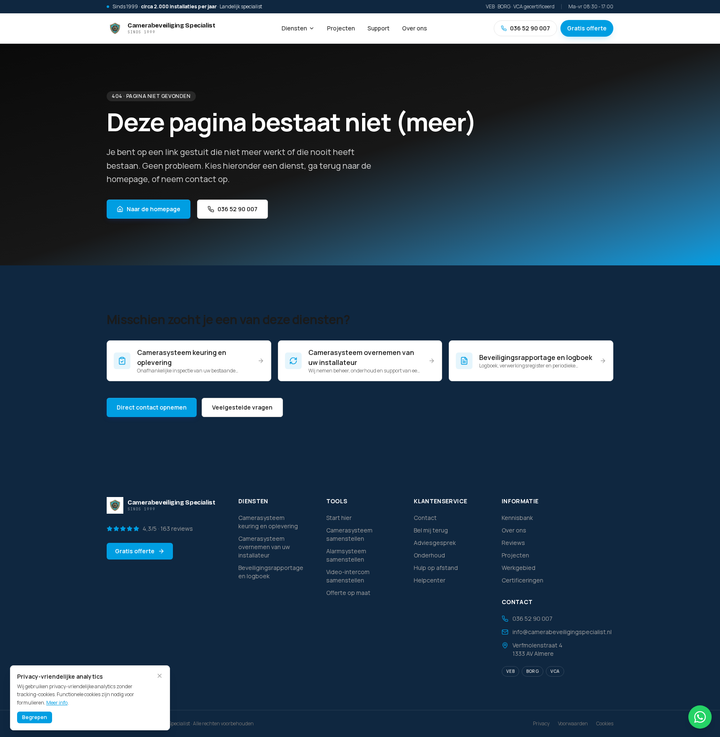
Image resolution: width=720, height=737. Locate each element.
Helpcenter (429, 580)
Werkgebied (518, 568)
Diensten (294, 28)
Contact (425, 518)
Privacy (541, 723)
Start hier (339, 518)
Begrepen (34, 717)
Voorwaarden (573, 723)
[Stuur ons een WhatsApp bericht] (700, 717)
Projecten (341, 28)
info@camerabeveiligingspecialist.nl (562, 632)
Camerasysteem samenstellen (349, 534)
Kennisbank (517, 518)
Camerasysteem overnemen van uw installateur (264, 547)
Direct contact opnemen (152, 407)
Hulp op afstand (436, 568)
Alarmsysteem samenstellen (346, 555)
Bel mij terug (431, 530)
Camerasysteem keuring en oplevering (268, 522)
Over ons (414, 28)
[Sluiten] (159, 675)
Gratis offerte (587, 28)
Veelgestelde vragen (242, 407)
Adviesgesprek (435, 543)
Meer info (57, 702)
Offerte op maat (348, 593)
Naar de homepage (153, 209)
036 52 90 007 (530, 28)
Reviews (513, 543)
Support (379, 28)
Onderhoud (429, 555)
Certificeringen (522, 580)
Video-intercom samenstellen (348, 576)
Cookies (604, 723)
